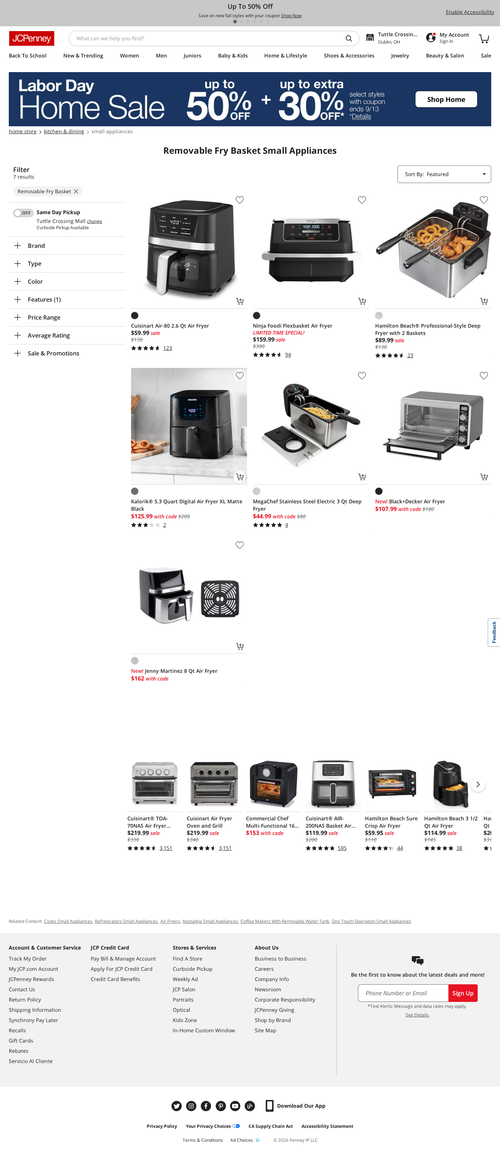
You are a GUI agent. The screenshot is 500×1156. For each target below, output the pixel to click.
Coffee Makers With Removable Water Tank (284, 921)
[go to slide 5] (261, 21)
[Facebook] (206, 1106)
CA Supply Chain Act (271, 1126)
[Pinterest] (221, 1106)
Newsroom (268, 989)
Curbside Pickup (193, 968)
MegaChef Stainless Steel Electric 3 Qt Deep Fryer (307, 505)
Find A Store (187, 958)
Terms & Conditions (203, 1140)
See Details (417, 1015)
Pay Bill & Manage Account (123, 958)
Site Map (265, 1030)
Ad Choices (241, 1140)
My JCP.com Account (33, 968)
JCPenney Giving (274, 1009)
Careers (264, 968)
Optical (181, 1009)
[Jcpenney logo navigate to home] (32, 38)
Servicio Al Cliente (31, 1061)
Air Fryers (170, 921)
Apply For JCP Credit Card (122, 968)
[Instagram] (192, 1106)
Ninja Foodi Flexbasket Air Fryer (292, 325)
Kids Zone (185, 1020)
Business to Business (280, 958)
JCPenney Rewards (31, 979)
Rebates (19, 1050)
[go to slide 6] (268, 21)
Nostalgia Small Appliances (210, 921)
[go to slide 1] (235, 21)
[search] (351, 38)
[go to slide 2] (241, 21)
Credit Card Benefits (115, 979)
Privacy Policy (162, 1126)
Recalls (17, 1030)
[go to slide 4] (255, 21)
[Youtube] (236, 1106)
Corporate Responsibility (285, 999)
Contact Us (22, 989)
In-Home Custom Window (204, 1030)
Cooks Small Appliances (68, 921)
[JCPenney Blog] (250, 1106)
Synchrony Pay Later (33, 1020)
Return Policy (25, 999)
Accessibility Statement (327, 1126)
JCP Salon (184, 989)
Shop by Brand (273, 1020)
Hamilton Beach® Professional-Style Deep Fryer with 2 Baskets (428, 329)
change (94, 221)
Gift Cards (21, 1040)
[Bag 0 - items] (484, 38)
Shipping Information (35, 1009)
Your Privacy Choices (208, 1126)
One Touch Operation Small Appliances (371, 921)
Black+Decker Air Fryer (410, 501)
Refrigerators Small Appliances (126, 921)
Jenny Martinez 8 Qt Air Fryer (174, 670)
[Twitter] (177, 1106)
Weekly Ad (185, 979)
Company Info (272, 979)
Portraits (183, 999)
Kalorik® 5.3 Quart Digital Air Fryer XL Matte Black (186, 505)
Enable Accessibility (470, 11)
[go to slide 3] (248, 21)
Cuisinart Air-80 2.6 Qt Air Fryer (170, 325)
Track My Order (28, 958)
